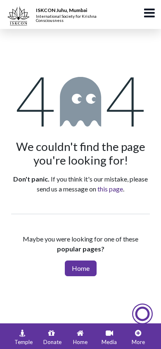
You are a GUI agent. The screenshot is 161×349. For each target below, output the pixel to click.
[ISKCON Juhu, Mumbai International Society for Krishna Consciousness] (19, 10)
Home (81, 268)
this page (110, 189)
